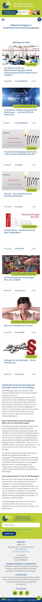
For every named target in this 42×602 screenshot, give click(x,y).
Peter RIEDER (20, 332)
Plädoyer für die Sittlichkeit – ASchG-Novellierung (20, 361)
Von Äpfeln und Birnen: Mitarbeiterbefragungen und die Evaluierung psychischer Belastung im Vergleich (20, 71)
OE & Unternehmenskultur (25, 106)
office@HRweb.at (21, 549)
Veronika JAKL (20, 290)
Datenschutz (32, 600)
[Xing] (21, 593)
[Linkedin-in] (15, 593)
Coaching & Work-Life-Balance (24, 274)
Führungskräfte (29, 227)
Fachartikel (31, 64)
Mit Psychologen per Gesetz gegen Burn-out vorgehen (19, 278)
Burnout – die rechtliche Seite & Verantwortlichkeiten (18, 194)
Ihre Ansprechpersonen (21, 551)
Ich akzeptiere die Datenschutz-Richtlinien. (18, 529)
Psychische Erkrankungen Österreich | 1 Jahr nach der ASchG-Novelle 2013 (21, 153)
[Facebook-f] (27, 593)
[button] (3, 598)
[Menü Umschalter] (3, 19)
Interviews (31, 148)
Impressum (21, 600)
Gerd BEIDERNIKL (21, 81)
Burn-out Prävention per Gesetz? (18, 325)
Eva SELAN (19, 165)
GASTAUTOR (19, 249)
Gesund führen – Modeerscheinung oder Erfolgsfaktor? (19, 231)
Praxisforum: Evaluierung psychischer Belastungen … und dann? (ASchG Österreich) (20, 112)
